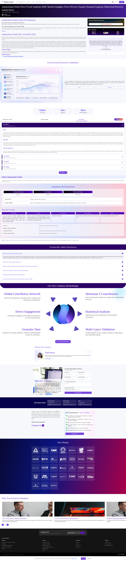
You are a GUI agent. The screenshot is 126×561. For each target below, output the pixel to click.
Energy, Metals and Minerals (7, 545)
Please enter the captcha (69, 387)
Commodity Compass (46, 543)
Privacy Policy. (74, 558)
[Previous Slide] (3, 525)
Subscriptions (107, 542)
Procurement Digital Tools (21, 1)
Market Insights (38, 1)
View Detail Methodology (62, 341)
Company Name (82, 377)
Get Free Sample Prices (106, 24)
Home (3, 12)
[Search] (116, 2)
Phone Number (68, 377)
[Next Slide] (8, 525)
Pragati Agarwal (7, 15)
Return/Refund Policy (109, 545)
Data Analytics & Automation (47, 547)
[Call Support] (114, 2)
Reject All (89, 558)
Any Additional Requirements (70, 381)
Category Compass (45, 542)
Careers (77, 543)
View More (3, 31)
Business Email (82, 372)
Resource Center (8, 12)
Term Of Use (78, 545)
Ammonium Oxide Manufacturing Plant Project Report (13, 56)
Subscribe (110, 87)
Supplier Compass (45, 545)
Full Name (67, 372)
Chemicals (4, 543)
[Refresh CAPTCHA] (73, 390)
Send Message (78, 392)
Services (33, 1)
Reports (44, 1)
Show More (62, 172)
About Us (77, 542)
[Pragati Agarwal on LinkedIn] (53, 358)
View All (3, 548)
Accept (83, 558)
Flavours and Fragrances (6, 547)
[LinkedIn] (112, 2)
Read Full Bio (48, 358)
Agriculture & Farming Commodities (8, 542)
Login (122, 2)
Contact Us (37, 425)
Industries (28, 1)
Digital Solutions (45, 548)
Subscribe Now (75, 433)
